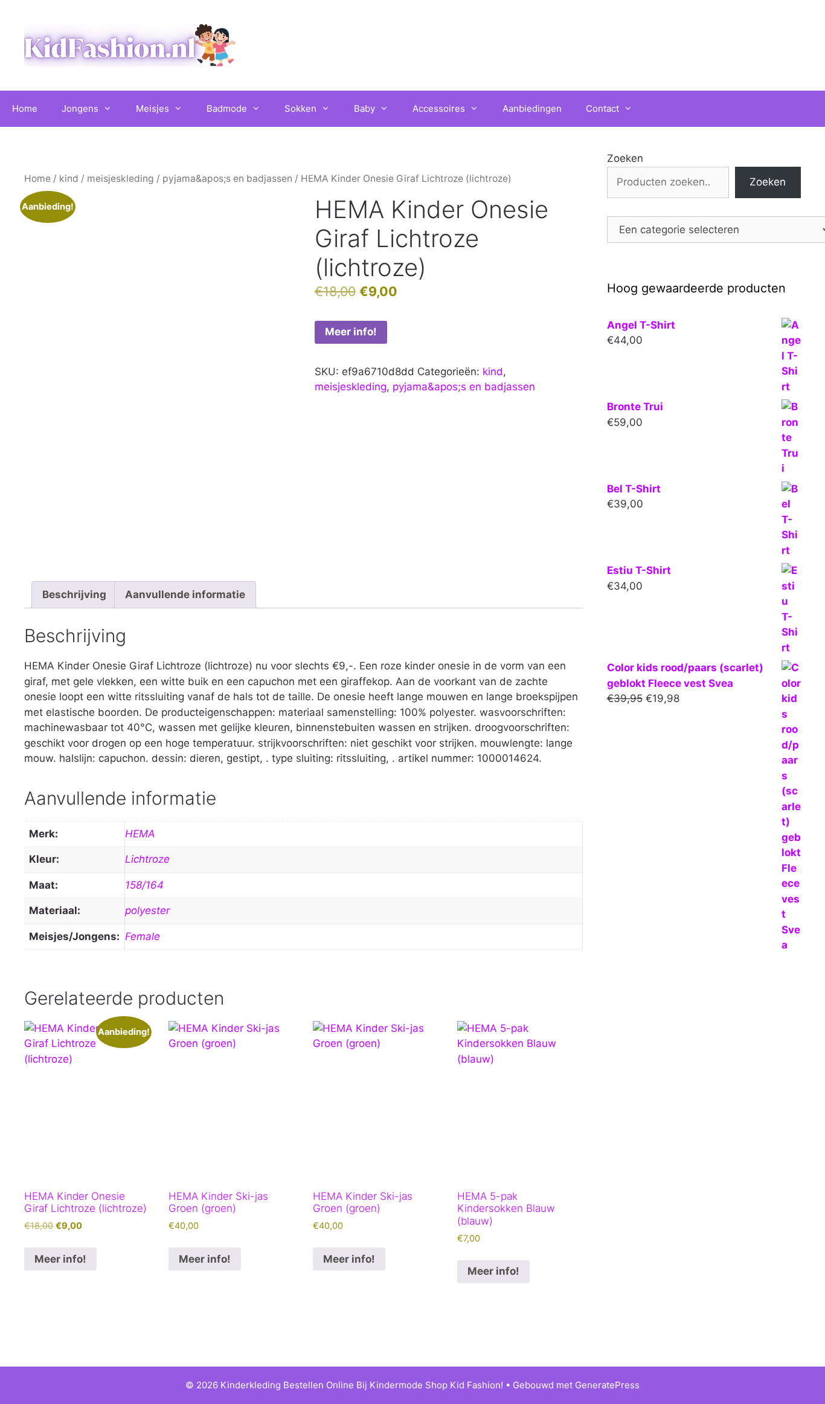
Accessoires (438, 108)
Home (24, 108)
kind (69, 178)
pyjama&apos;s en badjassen (227, 178)
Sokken (300, 108)
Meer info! (351, 332)
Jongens (80, 108)
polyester (147, 910)
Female (142, 936)
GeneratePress (607, 1385)
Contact (602, 108)
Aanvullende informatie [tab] (185, 594)
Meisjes (152, 108)
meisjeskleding (120, 178)
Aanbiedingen (532, 108)
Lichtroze (147, 859)
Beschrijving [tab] (74, 594)
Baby (364, 108)
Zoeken (625, 158)
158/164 (144, 885)
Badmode (227, 108)
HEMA (140, 834)
